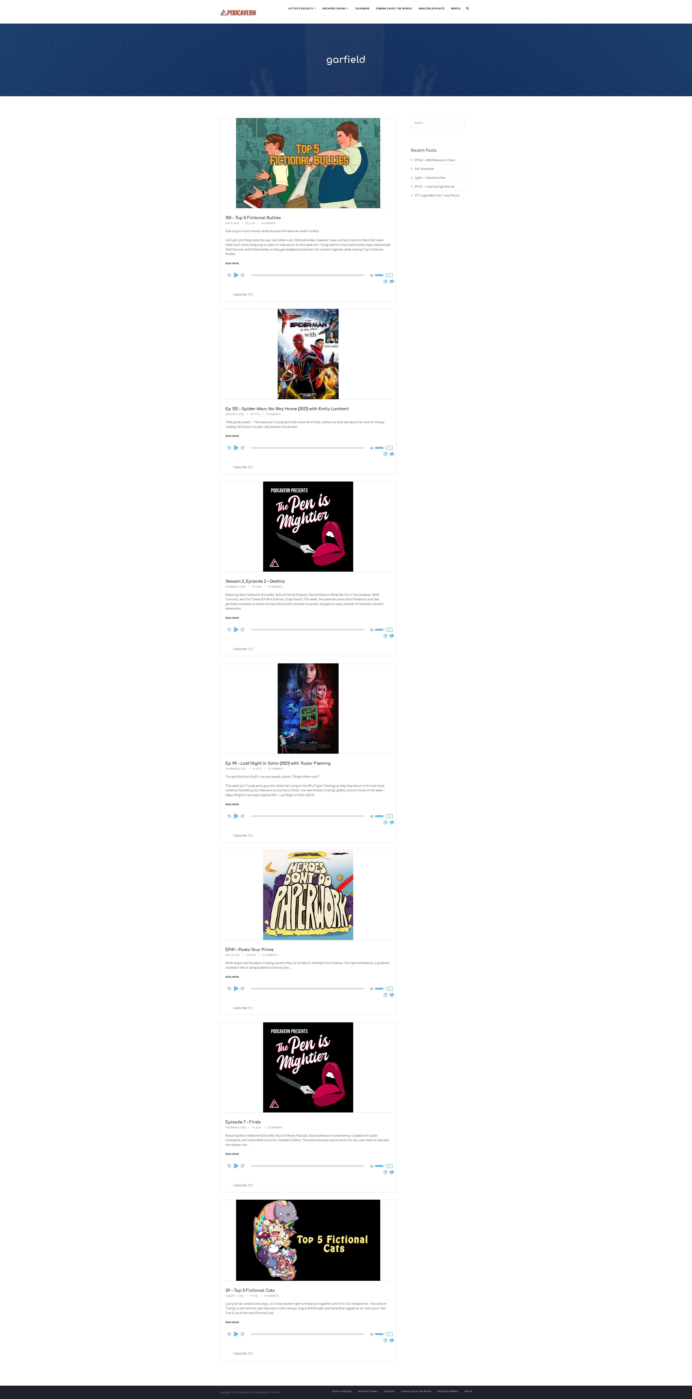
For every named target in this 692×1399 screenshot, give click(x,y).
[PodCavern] (238, 12)
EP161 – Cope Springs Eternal (434, 187)
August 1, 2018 (234, 1295)
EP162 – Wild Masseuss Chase (434, 160)
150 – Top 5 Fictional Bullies (253, 218)
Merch (455, 8)
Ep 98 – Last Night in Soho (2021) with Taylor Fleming (278, 763)
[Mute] (372, 276)
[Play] (236, 275)
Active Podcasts (301, 8)
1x (389, 275)
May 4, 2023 (232, 223)
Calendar (362, 8)
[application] (308, 275)
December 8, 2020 (236, 1127)
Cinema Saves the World (394, 8)
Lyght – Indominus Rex (429, 178)
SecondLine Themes (267, 1392)
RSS (250, 294)
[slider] (380, 277)
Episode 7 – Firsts (243, 1122)
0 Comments (268, 223)
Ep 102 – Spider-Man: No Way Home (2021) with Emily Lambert (287, 409)
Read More (232, 263)
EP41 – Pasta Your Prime (249, 950)
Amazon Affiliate (432, 8)
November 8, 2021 (236, 768)
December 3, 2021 (236, 586)
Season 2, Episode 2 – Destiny (255, 581)
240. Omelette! (424, 169)
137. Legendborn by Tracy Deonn (437, 195)
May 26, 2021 (233, 955)
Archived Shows (334, 8)
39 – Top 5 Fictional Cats (250, 1290)
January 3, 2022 (235, 414)
